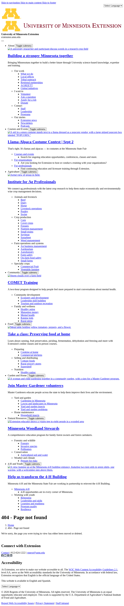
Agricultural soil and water (34, 455)
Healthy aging (28, 309)
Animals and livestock (25, 197)
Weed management (30, 240)
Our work (19, 71)
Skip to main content (31, 2)
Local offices (27, 76)
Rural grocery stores (31, 363)
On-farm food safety (31, 257)
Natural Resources (17, 418)
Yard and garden (22, 397)
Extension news (29, 120)
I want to (18, 91)
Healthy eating (28, 372)
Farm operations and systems (29, 243)
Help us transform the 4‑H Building (37, 477)
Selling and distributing (26, 358)
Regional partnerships (32, 82)
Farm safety (27, 255)
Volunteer (26, 94)
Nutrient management (32, 228)
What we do (27, 73)
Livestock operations (31, 208)
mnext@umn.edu (36, 552)
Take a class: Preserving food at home (39, 334)
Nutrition (18, 369)
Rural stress (26, 320)
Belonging (26, 497)
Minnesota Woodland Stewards (33, 428)
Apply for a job (28, 100)
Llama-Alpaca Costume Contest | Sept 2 (40, 142)
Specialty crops (22, 263)
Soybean (25, 234)
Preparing (19, 349)
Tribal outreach (28, 79)
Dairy (23, 202)
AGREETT (27, 85)
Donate (24, 102)
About (11, 45)
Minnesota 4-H (22, 489)
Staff (23, 108)
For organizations (23, 160)
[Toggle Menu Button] (2, 40)
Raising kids (27, 318)
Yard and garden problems (34, 409)
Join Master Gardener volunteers (35, 385)
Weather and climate (24, 457)
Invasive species (29, 446)
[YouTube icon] (5, 555)
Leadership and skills (31, 500)
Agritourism (27, 249)
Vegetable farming (30, 269)
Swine (24, 214)
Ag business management (34, 246)
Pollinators (26, 449)
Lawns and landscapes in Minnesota (39, 403)
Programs (25, 114)
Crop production (22, 217)
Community (14, 272)
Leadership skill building (33, 300)
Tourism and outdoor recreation (37, 303)
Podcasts (25, 126)
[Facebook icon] (2, 555)
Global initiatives (29, 88)
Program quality (29, 506)
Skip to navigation (11, 2)
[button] (48, 48)
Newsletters (27, 123)
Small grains (27, 231)
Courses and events (24, 154)
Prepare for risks (29, 460)
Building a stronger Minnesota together (40, 56)
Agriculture (14, 171)
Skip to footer (49, 2)
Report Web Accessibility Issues (17, 603)
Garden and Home (17, 375)
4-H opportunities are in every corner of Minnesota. (47, 492)
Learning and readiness (32, 503)
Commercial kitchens (31, 355)
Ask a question (28, 97)
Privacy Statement (45, 603)
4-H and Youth (15, 463)
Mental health (28, 315)
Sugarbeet (26, 237)
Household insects (30, 415)
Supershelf (26, 366)
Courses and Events (18, 129)
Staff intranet (62, 603)
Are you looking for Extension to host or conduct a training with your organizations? (64, 162)
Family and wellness (24, 306)
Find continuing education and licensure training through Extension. (55, 168)
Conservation (21, 452)
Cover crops (27, 223)
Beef (23, 199)
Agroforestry (27, 252)
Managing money (30, 312)
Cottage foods (28, 360)
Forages (25, 226)
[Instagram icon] (8, 555)
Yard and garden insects (33, 406)
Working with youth (24, 494)
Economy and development (35, 297)
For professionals (23, 165)
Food (11, 324)
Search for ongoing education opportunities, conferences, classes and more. (59, 157)
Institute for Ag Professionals (32, 182)
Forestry (25, 443)
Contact (18, 105)
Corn (23, 220)
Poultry (24, 211)
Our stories (19, 117)
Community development (27, 294)
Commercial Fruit (30, 266)
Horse (24, 205)
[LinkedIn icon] (11, 555)
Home (11, 525)
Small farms (27, 260)
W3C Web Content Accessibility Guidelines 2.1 (93, 569)
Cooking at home (29, 352)
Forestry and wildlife (24, 440)
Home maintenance (24, 412)
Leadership (26, 111)
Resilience (26, 509)
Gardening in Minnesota (33, 400)
